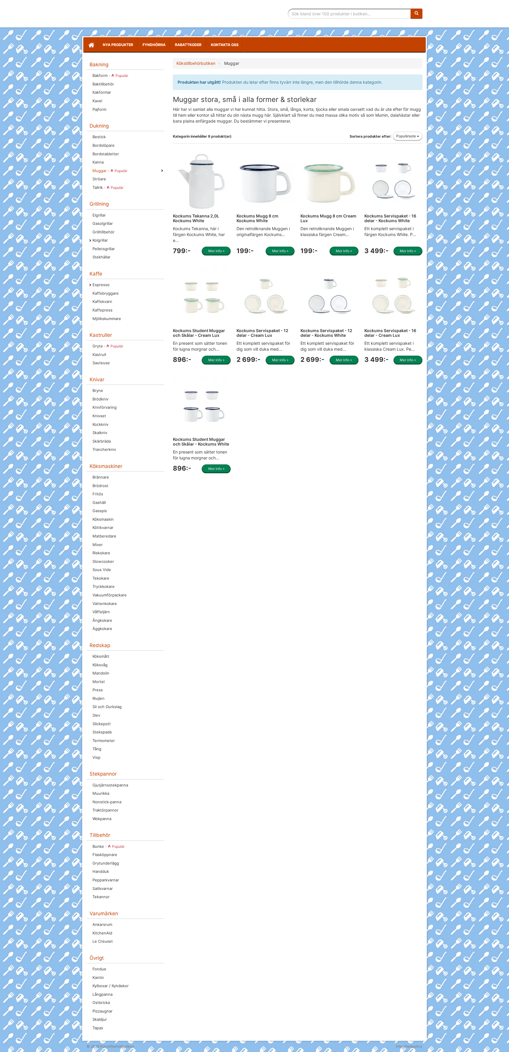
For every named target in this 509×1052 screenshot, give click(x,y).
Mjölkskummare (106, 318)
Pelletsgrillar (103, 248)
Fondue (99, 969)
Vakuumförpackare (109, 595)
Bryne (97, 390)
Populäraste (406, 136)
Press (97, 689)
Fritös (97, 494)
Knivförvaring (104, 407)
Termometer (103, 740)
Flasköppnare (104, 854)
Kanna (98, 162)
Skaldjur (99, 1019)
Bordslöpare (103, 145)
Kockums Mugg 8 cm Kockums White (257, 218)
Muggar (109, 170)
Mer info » (216, 251)
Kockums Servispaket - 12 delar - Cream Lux (262, 332)
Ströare (99, 179)
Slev (96, 715)
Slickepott (101, 723)
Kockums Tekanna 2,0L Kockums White (196, 218)
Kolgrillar (100, 240)
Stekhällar (101, 257)
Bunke (108, 846)
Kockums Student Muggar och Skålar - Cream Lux (199, 332)
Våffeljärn (101, 611)
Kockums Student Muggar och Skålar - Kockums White (201, 441)
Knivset (99, 415)
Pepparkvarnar (105, 880)
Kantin (98, 977)
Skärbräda (101, 441)
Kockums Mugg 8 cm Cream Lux (328, 218)
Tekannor (101, 896)
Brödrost (100, 485)
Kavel (97, 100)
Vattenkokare (104, 603)
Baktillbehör (103, 84)
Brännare (100, 477)
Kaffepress (102, 310)
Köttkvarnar (102, 527)
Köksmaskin (103, 519)
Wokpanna (101, 818)
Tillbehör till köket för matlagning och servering (129, 13)
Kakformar (101, 92)
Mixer (97, 544)
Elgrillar (99, 215)
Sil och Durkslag (107, 706)
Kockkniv (100, 424)
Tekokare (100, 578)
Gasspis (99, 510)
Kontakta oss (225, 44)
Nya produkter (118, 44)
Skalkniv (99, 432)
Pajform (99, 109)
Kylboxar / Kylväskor (110, 985)
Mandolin (100, 673)
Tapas (97, 1027)
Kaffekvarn (102, 301)
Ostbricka (101, 1002)
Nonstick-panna (106, 801)
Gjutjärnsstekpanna (110, 785)
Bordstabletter (105, 153)
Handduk (100, 871)
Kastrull (99, 354)
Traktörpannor (105, 810)
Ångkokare (102, 620)
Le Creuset (102, 941)
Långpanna (102, 994)
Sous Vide (101, 569)
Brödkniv (100, 399)
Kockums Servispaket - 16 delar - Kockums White (390, 218)
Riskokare (101, 552)
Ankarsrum (102, 924)
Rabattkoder (188, 44)
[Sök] (416, 14)
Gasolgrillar (102, 223)
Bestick (99, 136)
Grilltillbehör (103, 232)
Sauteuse (101, 362)
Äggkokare (102, 628)
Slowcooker (103, 561)
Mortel (98, 681)
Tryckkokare (103, 586)
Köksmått (100, 656)
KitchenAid (102, 933)
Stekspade (102, 732)
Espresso (101, 284)
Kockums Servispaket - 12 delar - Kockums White (326, 332)
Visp (96, 757)
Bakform (110, 75)
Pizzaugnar (102, 1011)
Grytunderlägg (105, 863)
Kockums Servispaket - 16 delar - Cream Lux (390, 332)
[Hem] (90, 44)
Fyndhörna (154, 44)
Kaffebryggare (105, 293)
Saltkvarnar (102, 888)
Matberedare (104, 536)
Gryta (107, 346)
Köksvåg (100, 664)
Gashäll (99, 502)
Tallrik (107, 187)
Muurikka (100, 793)
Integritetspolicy (409, 1046)
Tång (96, 748)
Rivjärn (98, 698)
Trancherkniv (104, 449)
